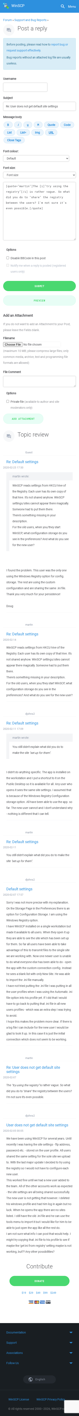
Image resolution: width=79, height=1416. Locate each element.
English (40, 1379)
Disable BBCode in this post (28, 258)
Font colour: (11, 151)
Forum (7, 20)
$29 (31, 1292)
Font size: (9, 168)
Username (9, 79)
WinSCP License (18, 1399)
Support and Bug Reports (30, 20)
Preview (39, 300)
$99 (45, 1292)
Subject (8, 98)
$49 (38, 1292)
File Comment (12, 372)
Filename (9, 338)
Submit (39, 286)
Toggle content (39, 1332)
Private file (35, 405)
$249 (53, 1292)
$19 (24, 1292)
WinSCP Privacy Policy (50, 1399)
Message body (12, 117)
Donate (39, 1281)
